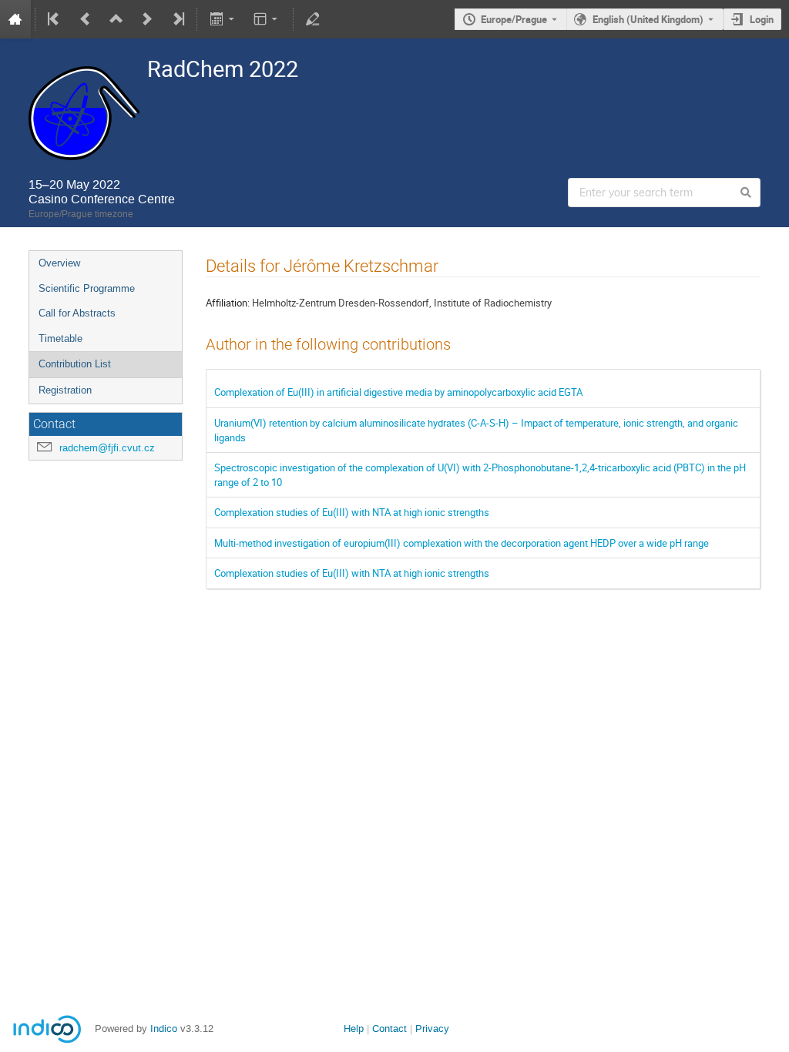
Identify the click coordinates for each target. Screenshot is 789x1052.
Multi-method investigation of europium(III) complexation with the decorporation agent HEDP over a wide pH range (461, 543)
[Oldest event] (54, 19)
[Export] (223, 19)
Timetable (60, 338)
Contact (389, 1028)
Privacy (432, 1028)
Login (762, 19)
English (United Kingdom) (648, 19)
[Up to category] (116, 19)
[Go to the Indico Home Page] (15, 19)
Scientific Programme (87, 288)
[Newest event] (177, 19)
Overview (59, 263)
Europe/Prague (514, 19)
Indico (163, 1028)
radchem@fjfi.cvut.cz (107, 447)
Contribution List (75, 364)
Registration (65, 390)
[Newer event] (147, 19)
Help (354, 1028)
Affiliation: (228, 303)
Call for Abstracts (77, 313)
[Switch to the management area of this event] (312, 19)
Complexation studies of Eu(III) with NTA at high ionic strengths (351, 512)
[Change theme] (267, 19)
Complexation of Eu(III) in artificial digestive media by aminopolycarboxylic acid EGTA (398, 392)
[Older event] (85, 19)
